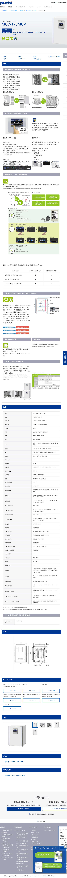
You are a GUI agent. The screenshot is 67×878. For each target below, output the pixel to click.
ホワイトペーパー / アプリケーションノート (37, 843)
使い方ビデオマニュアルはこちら (15, 762)
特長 (4, 56)
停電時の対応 (20, 863)
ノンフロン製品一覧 (22, 841)
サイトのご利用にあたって (49, 875)
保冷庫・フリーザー (7, 830)
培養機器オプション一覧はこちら (15, 775)
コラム (34, 830)
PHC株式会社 (4, 10)
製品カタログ (35, 832)
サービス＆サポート (20, 7)
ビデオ (5, 59)
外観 (19, 56)
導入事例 (10, 7)
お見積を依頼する (24, 808)
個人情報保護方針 (24, 875)
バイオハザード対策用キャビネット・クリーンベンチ (7, 846)
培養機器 (21, 10)
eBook (34, 839)
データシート (35, 834)
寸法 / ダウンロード (54, 56)
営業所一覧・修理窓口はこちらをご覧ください (42, 814)
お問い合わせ (37, 59)
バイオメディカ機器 (13, 10)
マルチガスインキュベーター (31, 10)
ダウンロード (13, 690)
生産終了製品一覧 (21, 843)
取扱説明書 (35, 837)
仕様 (34, 56)
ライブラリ (31, 7)
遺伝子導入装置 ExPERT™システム (6, 840)
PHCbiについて (48, 7)
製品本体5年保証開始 (22, 861)
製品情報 (2, 7)
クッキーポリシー (34, 875)
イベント (39, 7)
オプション (21, 59)
